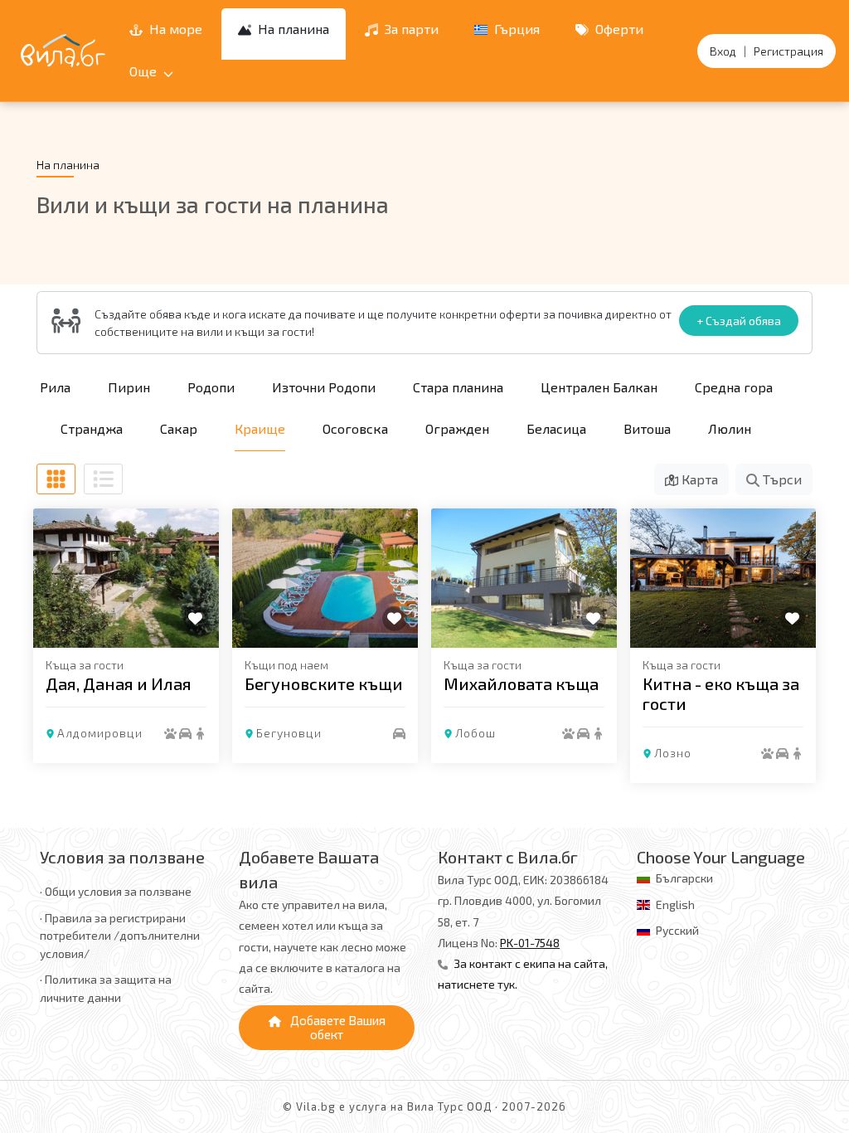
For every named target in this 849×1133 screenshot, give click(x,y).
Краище (260, 428)
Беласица (556, 428)
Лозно (672, 753)
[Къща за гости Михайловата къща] (524, 578)
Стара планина (458, 387)
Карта (698, 479)
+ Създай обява (738, 321)
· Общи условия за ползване (116, 891)
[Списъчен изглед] (103, 479)
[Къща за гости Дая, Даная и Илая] (126, 578)
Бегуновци (289, 733)
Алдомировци (100, 733)
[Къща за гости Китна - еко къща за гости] (723, 578)
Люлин (729, 428)
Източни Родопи (324, 387)
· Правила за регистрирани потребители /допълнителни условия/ (120, 935)
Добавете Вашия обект (337, 1027)
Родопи (211, 387)
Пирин (129, 387)
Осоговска (355, 428)
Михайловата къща (521, 683)
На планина (292, 28)
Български (684, 878)
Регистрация (788, 51)
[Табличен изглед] (55, 479)
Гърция (515, 28)
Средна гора (734, 387)
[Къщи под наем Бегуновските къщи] (325, 578)
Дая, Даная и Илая (119, 683)
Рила (55, 387)
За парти (410, 28)
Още (144, 71)
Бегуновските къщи (324, 683)
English (675, 904)
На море (174, 28)
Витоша (647, 428)
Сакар (178, 428)
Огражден (457, 428)
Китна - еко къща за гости (721, 693)
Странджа (92, 428)
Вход (723, 51)
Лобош (475, 733)
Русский (677, 930)
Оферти (617, 28)
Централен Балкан (599, 387)
